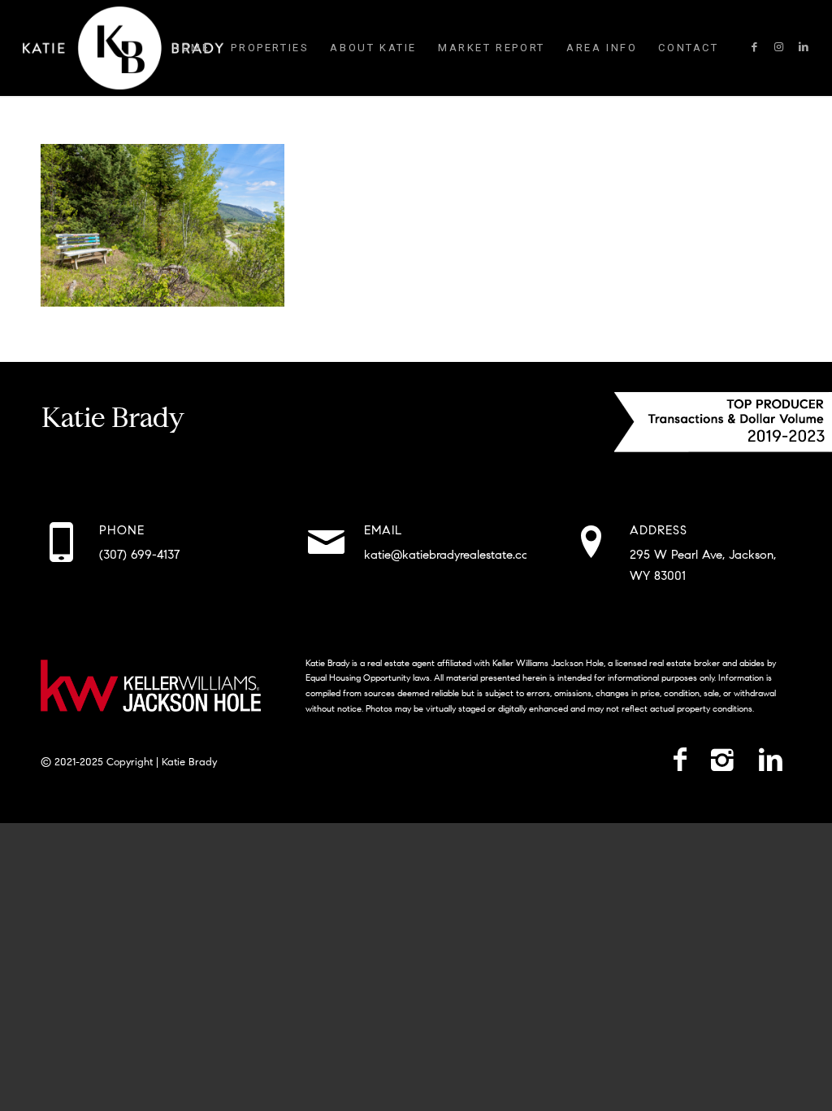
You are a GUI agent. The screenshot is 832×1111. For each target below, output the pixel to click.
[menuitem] (191, 48)
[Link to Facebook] (755, 47)
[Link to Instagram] (779, 47)
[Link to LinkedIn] (803, 47)
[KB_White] (122, 48)
